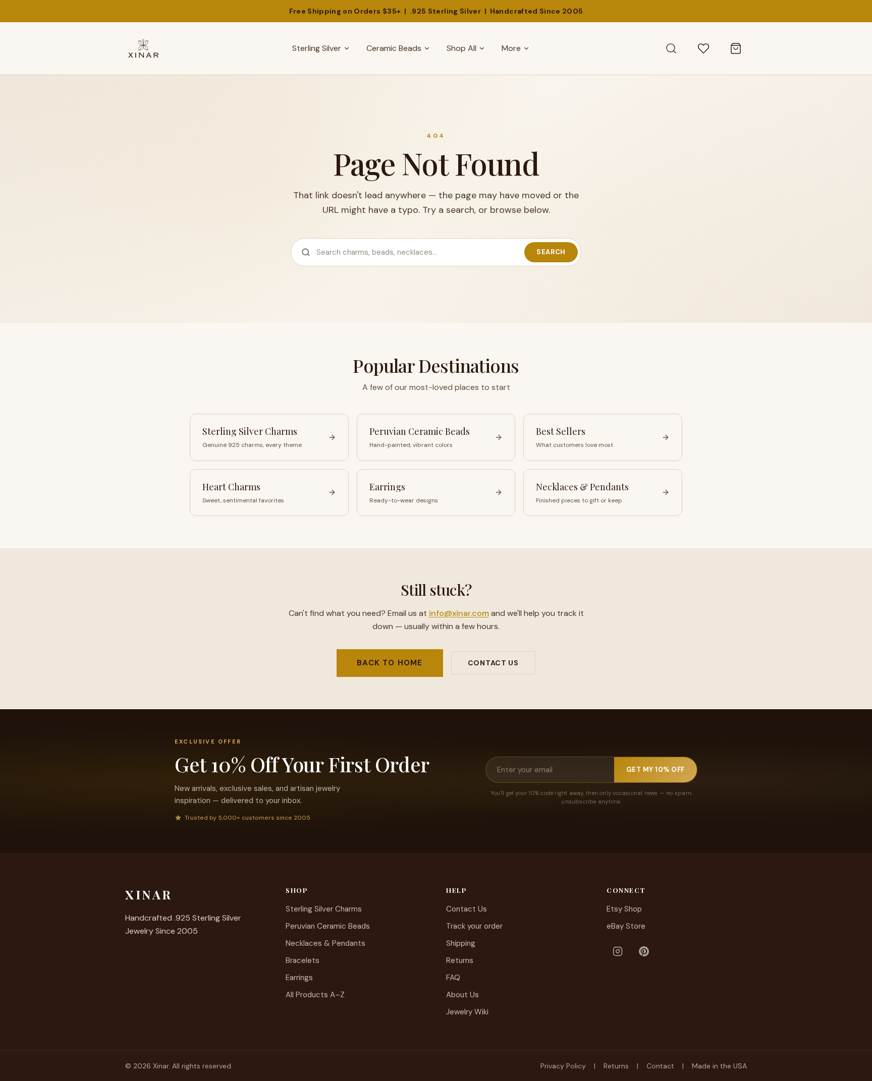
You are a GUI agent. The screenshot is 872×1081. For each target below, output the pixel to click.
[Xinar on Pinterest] (644, 951)
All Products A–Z (315, 995)
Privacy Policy (563, 1065)
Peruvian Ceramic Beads (328, 926)
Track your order (474, 926)
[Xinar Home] (143, 48)
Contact (660, 1065)
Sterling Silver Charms (324, 909)
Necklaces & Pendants (325, 943)
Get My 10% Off (655, 769)
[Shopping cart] (736, 48)
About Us (462, 995)
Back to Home (389, 663)
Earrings (299, 978)
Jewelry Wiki (467, 1012)
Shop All (461, 48)
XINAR (149, 894)
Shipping (460, 943)
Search (551, 252)
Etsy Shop (624, 909)
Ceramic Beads (393, 48)
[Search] (671, 48)
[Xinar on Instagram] (618, 951)
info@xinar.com (459, 613)
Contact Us (493, 662)
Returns (459, 960)
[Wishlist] (703, 48)
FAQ (453, 978)
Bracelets (302, 960)
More (511, 48)
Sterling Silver (316, 48)
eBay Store (626, 926)
